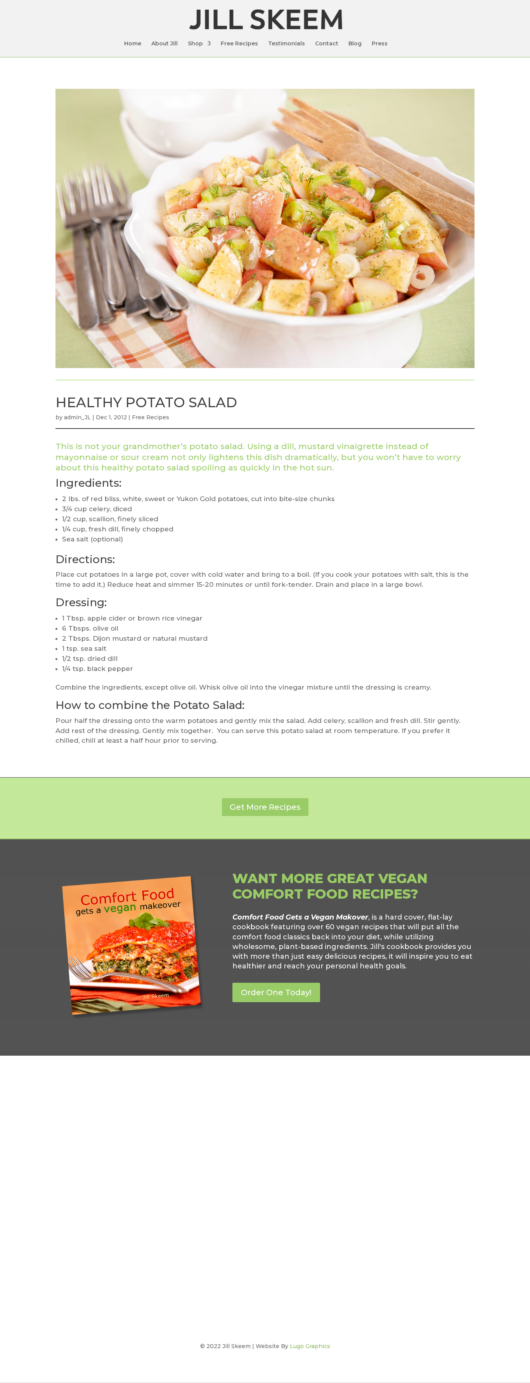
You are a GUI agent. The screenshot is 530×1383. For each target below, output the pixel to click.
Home (132, 44)
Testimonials (286, 44)
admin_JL (77, 417)
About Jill (164, 44)
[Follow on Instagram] (265, 1138)
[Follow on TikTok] (280, 1138)
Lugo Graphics (310, 1346)
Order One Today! (276, 992)
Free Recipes (239, 44)
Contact (326, 44)
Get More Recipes (265, 807)
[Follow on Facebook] (249, 1138)
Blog (355, 44)
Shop (195, 44)
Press (380, 44)
